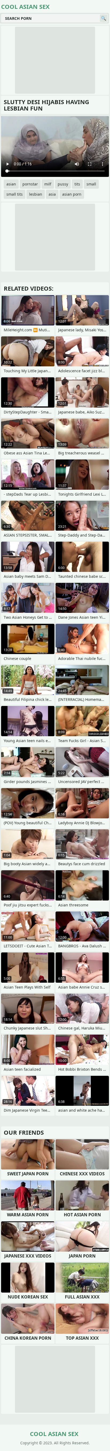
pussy (63, 184)
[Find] (103, 18)
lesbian (35, 194)
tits (77, 184)
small (91, 184)
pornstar (30, 184)
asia (52, 194)
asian (11, 184)
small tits (14, 194)
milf (47, 184)
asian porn (71, 194)
